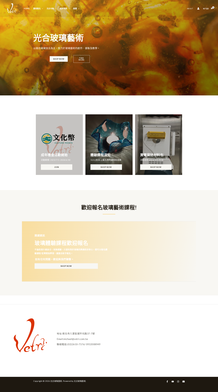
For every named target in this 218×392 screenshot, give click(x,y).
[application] (42, 8)
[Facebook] (167, 381)
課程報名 (37, 8)
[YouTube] (173, 381)
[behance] (183, 381)
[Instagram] (178, 381)
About (190, 9)
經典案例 (63, 8)
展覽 (75, 8)
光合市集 (50, 8)
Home (27, 8)
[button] (59, 59)
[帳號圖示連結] (198, 8)
